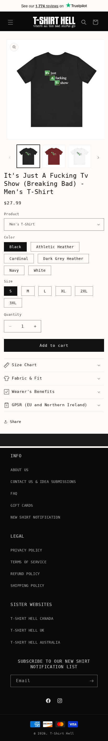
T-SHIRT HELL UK (27, 630)
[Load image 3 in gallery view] (79, 156)
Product (11, 214)
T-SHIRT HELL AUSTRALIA (35, 642)
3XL (13, 303)
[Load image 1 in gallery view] (28, 156)
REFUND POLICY (25, 574)
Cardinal (18, 259)
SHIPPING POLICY (27, 585)
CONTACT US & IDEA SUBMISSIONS (43, 482)
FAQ (13, 493)
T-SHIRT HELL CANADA (31, 618)
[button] (10, 22)
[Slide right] (98, 157)
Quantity (12, 314)
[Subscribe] (91, 681)
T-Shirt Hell (62, 733)
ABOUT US (19, 470)
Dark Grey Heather (63, 259)
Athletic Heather (55, 247)
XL (63, 291)
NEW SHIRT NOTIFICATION (35, 517)
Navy (14, 270)
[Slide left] (9, 157)
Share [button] (15, 422)
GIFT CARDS (21, 505)
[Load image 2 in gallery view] (54, 156)
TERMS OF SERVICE (28, 562)
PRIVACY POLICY (26, 550)
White (40, 270)
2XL (84, 291)
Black (15, 247)
